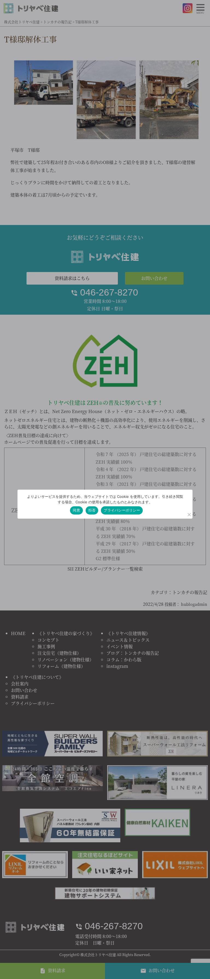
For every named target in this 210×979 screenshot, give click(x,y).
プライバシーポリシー (122, 510)
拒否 (92, 510)
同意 (76, 510)
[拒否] (189, 514)
